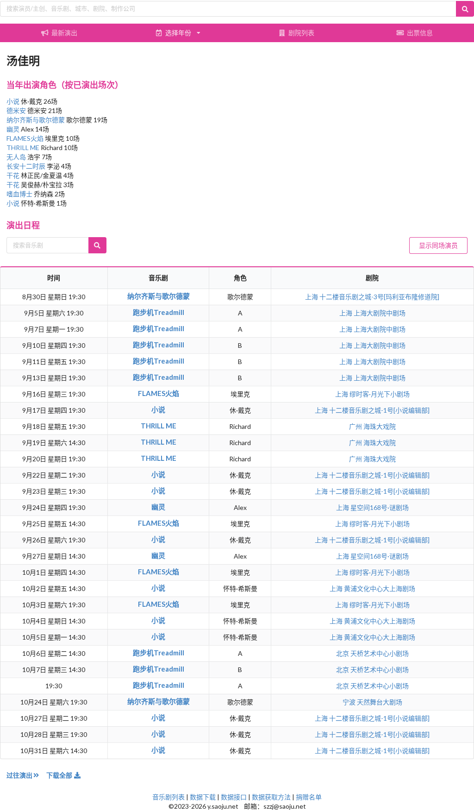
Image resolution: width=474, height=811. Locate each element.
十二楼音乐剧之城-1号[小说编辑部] (379, 410)
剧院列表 (301, 33)
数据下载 (203, 797)
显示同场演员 (438, 245)
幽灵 (13, 129)
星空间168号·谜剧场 (379, 507)
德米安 (16, 110)
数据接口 (234, 797)
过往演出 (19, 775)
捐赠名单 (309, 797)
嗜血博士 (20, 194)
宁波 (350, 702)
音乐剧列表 (168, 797)
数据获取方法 (271, 797)
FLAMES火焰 (25, 138)
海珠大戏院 (379, 426)
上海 (312, 297)
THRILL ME (23, 147)
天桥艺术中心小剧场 (379, 653)
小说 (13, 101)
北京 (343, 653)
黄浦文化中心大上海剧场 (379, 588)
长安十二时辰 (26, 166)
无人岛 (16, 157)
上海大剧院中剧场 (379, 313)
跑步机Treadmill (158, 312)
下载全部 (60, 775)
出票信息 (420, 33)
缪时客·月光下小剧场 (379, 394)
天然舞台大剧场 (379, 702)
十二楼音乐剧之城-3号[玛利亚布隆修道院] (379, 297)
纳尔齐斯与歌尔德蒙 (36, 120)
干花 (13, 175)
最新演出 (64, 33)
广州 (356, 426)
